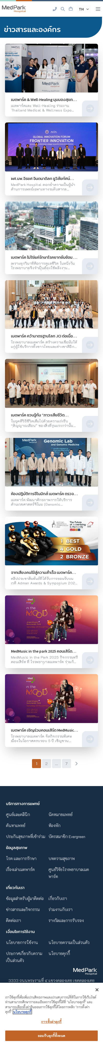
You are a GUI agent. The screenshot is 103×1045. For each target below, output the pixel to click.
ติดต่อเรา (13, 920)
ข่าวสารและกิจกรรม (23, 909)
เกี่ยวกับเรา (57, 898)
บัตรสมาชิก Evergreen (66, 836)
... (56, 763)
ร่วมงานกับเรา (60, 909)
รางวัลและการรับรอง (66, 920)
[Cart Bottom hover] (71, 9)
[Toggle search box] (63, 9)
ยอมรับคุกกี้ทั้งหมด (51, 1036)
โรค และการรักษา (21, 858)
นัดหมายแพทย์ (60, 814)
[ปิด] (97, 989)
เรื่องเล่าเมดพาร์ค (20, 869)
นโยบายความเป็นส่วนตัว (69, 942)
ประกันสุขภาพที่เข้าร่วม (25, 836)
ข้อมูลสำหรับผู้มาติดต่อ (25, 898)
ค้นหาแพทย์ (15, 825)
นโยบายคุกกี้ (59, 953)
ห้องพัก (54, 825)
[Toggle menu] (98, 9)
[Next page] (76, 763)
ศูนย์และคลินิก (18, 814)
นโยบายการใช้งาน (22, 942)
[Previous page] (27, 763)
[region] (51, 1014)
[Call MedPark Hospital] (55, 9)
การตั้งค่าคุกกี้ (51, 1022)
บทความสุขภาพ (61, 858)
